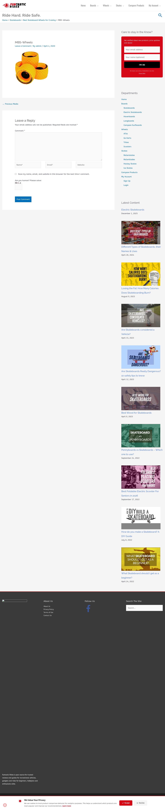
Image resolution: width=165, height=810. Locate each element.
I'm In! (142, 65)
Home (124, 99)
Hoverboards (129, 116)
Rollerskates (129, 155)
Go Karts (127, 138)
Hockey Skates (130, 164)
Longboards (129, 121)
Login (126, 185)
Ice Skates (128, 168)
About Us (47, 606)
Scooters (127, 146)
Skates (124, 151)
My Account (126, 176)
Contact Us (48, 615)
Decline (141, 803)
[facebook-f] (88, 608)
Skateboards (129, 108)
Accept (127, 803)
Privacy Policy (142, 73)
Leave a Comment (23, 46)
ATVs (126, 134)
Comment (20, 131)
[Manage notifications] (5, 805)
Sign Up (127, 181)
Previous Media (10, 104)
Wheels (124, 129)
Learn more (66, 806)
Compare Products (129, 172)
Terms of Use (48, 612)
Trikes (126, 142)
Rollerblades (129, 159)
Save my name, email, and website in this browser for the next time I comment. (54, 174)
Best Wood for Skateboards (136, 412)
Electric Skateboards (133, 112)
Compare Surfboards (133, 125)
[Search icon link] (160, 15)
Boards (124, 104)
